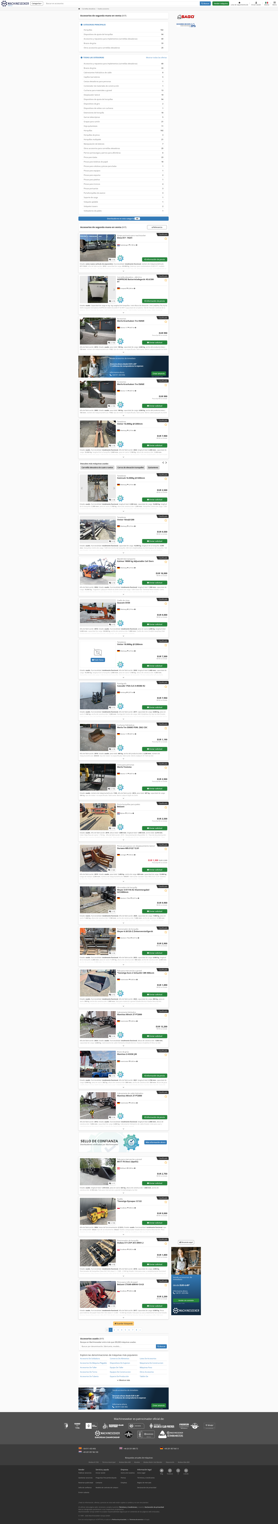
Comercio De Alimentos (119, 1358)
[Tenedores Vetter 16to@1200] (98, 529)
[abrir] (123, 271)
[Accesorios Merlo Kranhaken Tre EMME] (98, 331)
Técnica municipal (108, 1462)
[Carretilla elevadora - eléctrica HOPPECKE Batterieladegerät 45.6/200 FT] (98, 289)
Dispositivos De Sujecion (120, 1363)
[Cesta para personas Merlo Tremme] (98, 777)
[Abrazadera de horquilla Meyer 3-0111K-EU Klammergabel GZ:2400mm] (98, 899)
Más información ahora (155, 1142)
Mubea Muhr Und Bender (152, 1462)
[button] (274, 3)
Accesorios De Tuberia (89, 1376)
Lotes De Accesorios (148, 1358)
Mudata (137, 1462)
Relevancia (157, 227)
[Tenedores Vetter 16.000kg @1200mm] (98, 434)
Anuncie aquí (187, 1242)
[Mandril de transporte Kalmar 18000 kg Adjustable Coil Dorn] (98, 571)
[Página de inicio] (79, 9)
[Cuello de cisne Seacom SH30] (98, 612)
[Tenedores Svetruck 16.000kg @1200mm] (98, 488)
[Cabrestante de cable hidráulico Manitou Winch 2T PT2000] (98, 1105)
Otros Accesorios (147, 1372)
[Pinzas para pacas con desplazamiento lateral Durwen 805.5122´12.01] (98, 858)
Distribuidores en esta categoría (122, 218)
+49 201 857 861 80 (90, 1452)
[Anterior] (82, 247)
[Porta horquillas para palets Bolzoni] (98, 816)
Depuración (170, 1462)
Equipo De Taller (116, 1367)
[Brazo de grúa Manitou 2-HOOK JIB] (98, 1064)
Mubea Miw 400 (125, 1462)
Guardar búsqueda (124, 1323)
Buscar (206, 3)
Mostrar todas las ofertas (156, 57)
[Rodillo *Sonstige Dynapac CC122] (98, 1211)
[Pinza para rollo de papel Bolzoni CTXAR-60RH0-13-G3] (98, 1294)
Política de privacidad (119, 1519)
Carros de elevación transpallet (130, 467)
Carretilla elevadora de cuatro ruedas (97, 467)
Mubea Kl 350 (94, 1462)
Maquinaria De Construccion (151, 1363)
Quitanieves (153, 467)
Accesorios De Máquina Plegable (93, 1363)
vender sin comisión (186, 1300)
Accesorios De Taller (88, 1367)
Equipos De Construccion (120, 1372)
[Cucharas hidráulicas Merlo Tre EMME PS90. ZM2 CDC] (98, 737)
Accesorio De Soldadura (90, 1358)
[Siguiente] (114, 247)
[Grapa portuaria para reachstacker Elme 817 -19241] (98, 247)
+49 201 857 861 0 (171, 1448)
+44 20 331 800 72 (130, 1448)
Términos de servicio (136, 1519)
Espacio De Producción (119, 1376)
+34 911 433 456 (89, 1448)
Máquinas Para (146, 1367)
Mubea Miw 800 (183, 1462)
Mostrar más (124, 1380)
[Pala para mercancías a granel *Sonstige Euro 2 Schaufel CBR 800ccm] (98, 983)
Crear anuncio (159, 373)
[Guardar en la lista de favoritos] (165, 238)
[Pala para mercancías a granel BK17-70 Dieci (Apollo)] (98, 1171)
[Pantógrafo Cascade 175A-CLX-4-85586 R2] (98, 695)
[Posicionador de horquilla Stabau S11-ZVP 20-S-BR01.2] (98, 1252)
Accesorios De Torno (88, 1372)
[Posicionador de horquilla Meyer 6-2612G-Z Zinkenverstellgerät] (98, 941)
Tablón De (144, 1376)
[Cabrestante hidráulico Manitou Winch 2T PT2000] (98, 1024)
